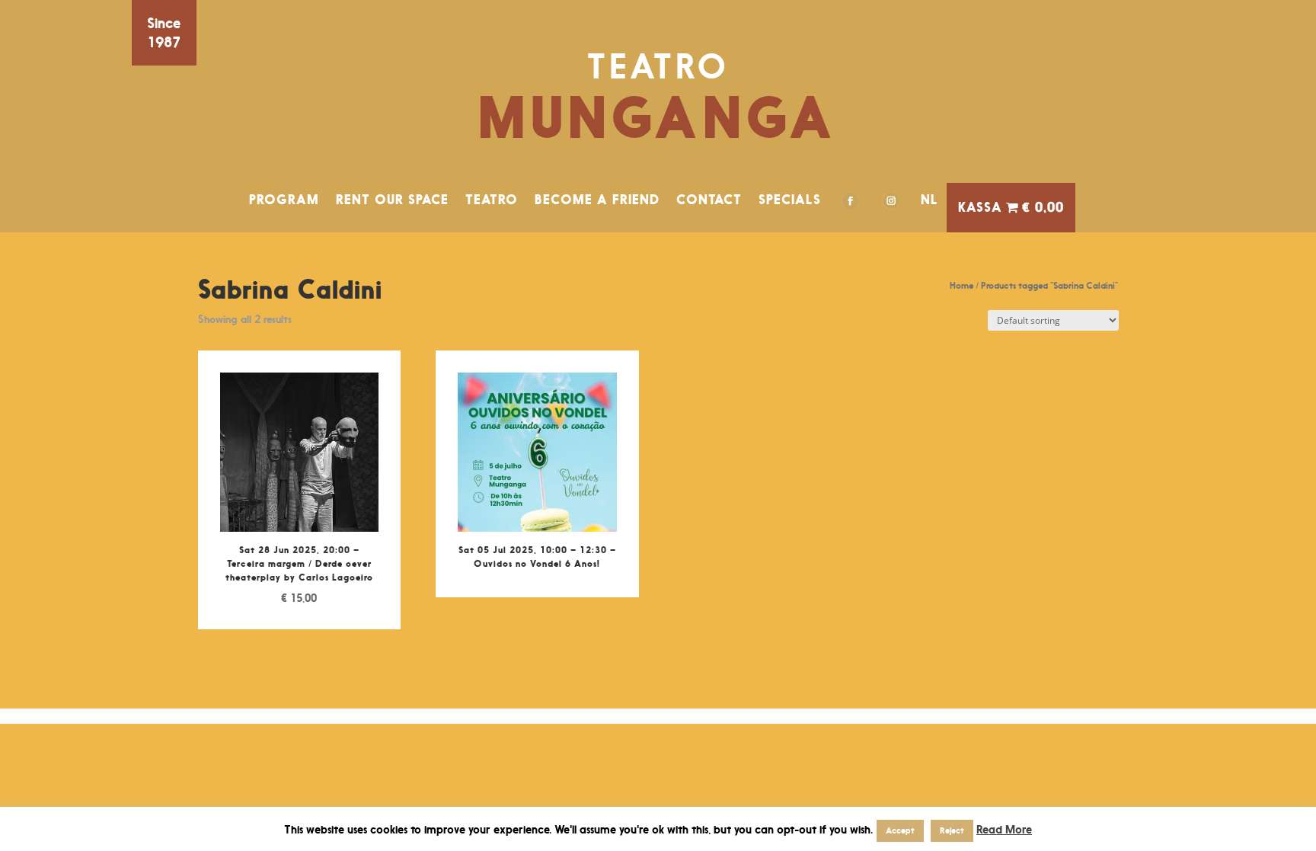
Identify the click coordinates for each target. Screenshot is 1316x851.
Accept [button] (900, 830)
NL (929, 199)
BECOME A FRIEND (597, 199)
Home (961, 285)
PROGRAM (284, 199)
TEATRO (491, 199)
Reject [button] (952, 830)
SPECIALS (790, 199)
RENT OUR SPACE (392, 199)
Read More (1004, 829)
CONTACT (709, 199)
